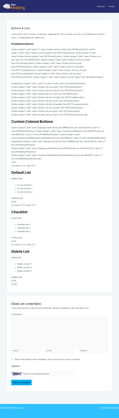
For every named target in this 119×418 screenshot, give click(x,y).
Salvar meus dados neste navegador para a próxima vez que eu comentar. (48, 359)
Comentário (17, 314)
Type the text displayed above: (36, 374)
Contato (111, 6)
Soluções (101, 6)
